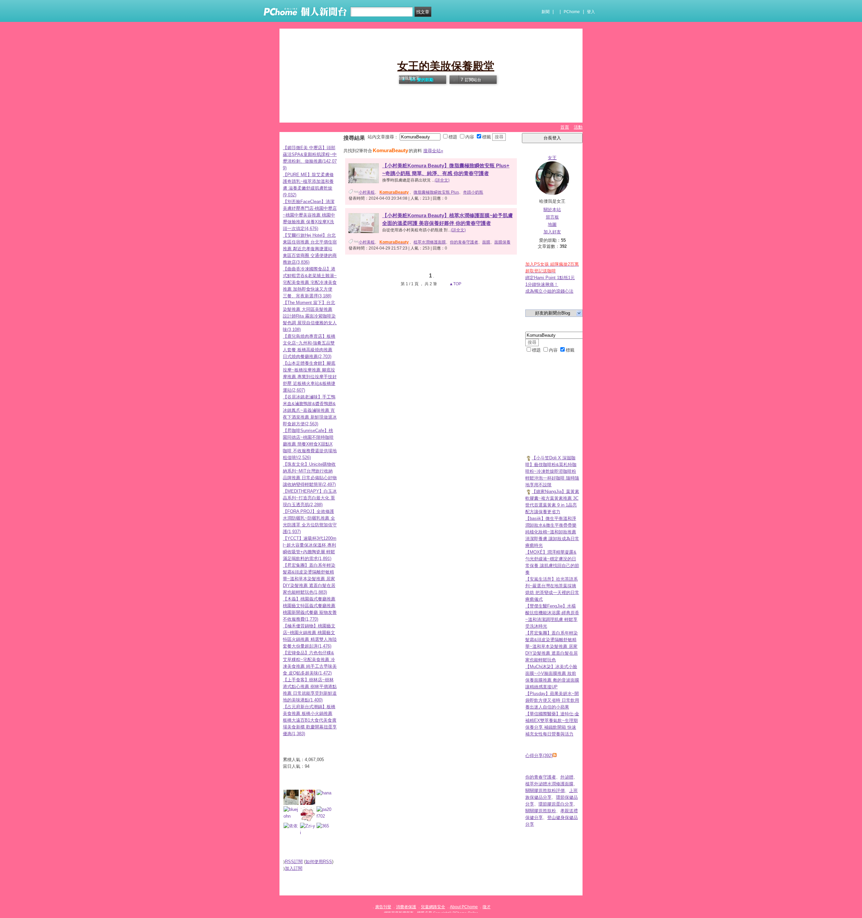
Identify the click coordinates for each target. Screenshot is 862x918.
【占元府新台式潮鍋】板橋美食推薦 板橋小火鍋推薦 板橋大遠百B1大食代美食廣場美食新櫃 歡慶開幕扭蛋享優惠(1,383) (310, 720)
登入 (591, 11)
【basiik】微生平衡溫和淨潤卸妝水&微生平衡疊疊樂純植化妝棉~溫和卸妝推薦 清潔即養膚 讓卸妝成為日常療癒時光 (552, 532)
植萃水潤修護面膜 (429, 242)
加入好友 (552, 231)
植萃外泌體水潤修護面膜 (549, 783)
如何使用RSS (318, 861)
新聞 (545, 11)
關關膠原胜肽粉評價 (545, 790)
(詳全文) (442, 180)
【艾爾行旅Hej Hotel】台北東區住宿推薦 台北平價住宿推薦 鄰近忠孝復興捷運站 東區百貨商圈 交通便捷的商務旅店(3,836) (310, 249)
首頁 (564, 127)
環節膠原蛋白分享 (555, 804)
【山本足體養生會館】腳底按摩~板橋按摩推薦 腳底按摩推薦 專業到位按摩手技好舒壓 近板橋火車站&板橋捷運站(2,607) (310, 377)
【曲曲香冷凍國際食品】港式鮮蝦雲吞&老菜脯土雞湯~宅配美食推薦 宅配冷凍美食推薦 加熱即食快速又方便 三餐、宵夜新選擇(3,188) (310, 282)
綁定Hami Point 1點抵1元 (550, 277)
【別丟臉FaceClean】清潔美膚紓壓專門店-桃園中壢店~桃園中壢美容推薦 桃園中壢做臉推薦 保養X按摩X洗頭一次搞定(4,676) (310, 215)
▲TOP (454, 284)
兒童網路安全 (433, 907)
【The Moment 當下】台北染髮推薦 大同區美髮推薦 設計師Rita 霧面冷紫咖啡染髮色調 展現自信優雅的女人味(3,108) (310, 316)
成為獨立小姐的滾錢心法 (549, 291)
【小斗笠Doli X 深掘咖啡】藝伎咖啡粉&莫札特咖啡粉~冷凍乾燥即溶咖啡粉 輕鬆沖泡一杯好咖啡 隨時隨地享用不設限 (552, 471)
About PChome (464, 907)
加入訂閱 (293, 868)
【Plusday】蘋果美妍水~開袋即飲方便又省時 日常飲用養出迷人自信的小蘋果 (552, 700)
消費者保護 (406, 907)
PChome (572, 11)
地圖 (552, 224)
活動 (578, 127)
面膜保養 (502, 242)
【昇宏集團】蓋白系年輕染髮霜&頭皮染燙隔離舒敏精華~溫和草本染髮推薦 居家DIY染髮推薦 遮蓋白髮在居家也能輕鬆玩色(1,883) (309, 579)
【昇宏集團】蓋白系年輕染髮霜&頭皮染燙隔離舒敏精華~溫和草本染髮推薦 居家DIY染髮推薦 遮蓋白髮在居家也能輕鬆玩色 (551, 646)
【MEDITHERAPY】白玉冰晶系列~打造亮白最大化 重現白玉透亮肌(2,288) (310, 498)
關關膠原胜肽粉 (540, 810)
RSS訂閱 (294, 861)
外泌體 (566, 777)
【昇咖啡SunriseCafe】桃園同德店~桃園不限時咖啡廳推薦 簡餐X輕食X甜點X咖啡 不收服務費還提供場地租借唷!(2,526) (310, 444)
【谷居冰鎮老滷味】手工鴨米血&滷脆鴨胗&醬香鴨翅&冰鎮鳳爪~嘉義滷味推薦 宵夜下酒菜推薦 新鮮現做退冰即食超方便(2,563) (310, 410)
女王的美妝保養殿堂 (445, 66)
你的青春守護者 (464, 242)
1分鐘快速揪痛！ (541, 284)
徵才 (487, 907)
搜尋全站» (433, 150)
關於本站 (552, 209)
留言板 (552, 217)
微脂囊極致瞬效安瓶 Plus (436, 192)
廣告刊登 (383, 907)
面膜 (486, 242)
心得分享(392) (539, 755)
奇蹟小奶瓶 (473, 192)
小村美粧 (367, 192)
